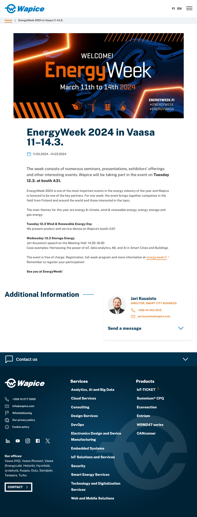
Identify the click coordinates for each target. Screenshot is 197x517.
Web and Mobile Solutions (92, 498)
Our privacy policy (23, 420)
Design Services (84, 416)
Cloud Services (83, 398)
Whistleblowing (22, 413)
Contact (15, 487)
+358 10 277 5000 (24, 399)
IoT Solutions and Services (93, 457)
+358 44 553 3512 (150, 310)
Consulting (80, 407)
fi (173, 8)
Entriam (143, 416)
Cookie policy (20, 427)
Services (79, 381)
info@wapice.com (23, 406)
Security (78, 466)
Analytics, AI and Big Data (92, 390)
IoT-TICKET (146, 390)
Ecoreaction (147, 407)
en (179, 8)
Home (8, 20)
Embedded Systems (87, 448)
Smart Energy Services (90, 475)
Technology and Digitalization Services (95, 487)
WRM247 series (150, 425)
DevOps (77, 425)
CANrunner (146, 433)
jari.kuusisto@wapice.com (154, 316)
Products (145, 381)
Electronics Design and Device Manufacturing (96, 436)
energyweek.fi (156, 257)
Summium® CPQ (150, 398)
